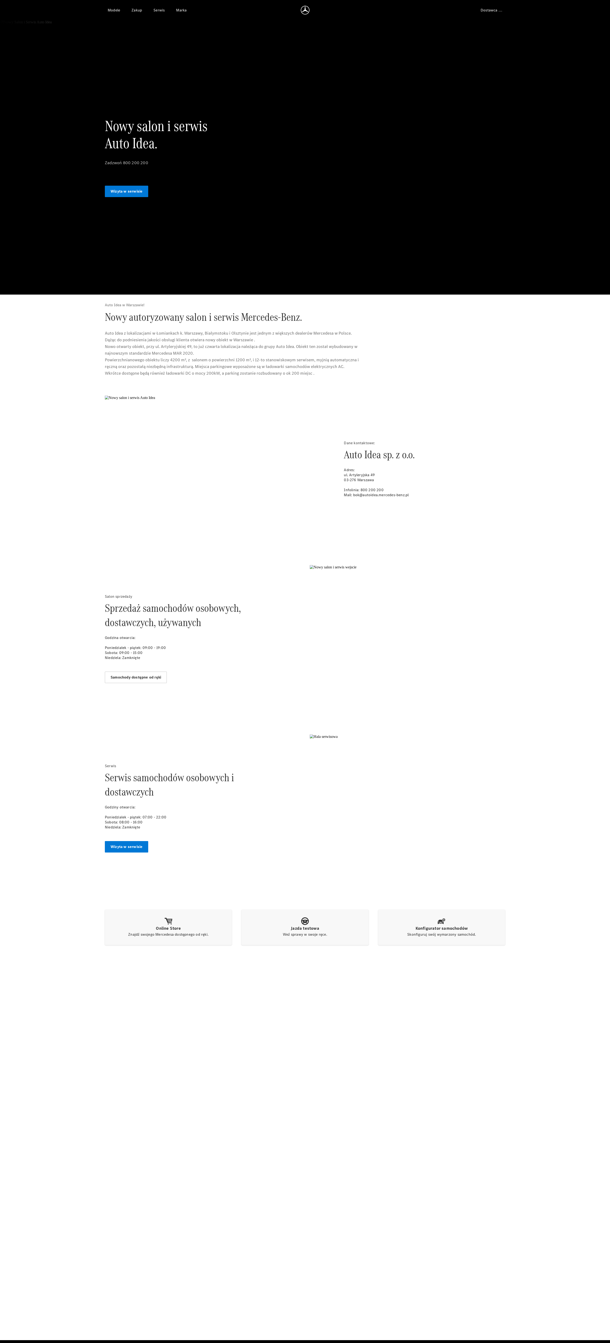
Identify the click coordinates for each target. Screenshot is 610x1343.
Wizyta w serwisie (126, 191)
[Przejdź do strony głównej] (305, 10)
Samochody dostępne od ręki (136, 677)
